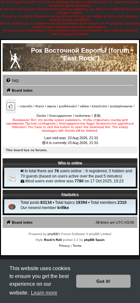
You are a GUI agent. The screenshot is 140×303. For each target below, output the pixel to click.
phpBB (53, 234)
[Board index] (15, 58)
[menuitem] (12, 81)
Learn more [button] (44, 293)
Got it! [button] (103, 281)
